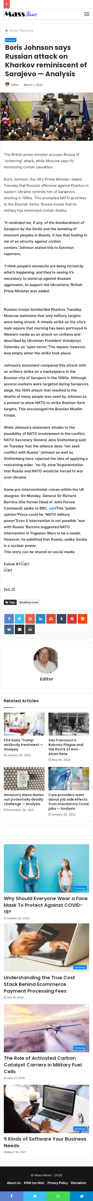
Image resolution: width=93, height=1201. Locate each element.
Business (27, 30)
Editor (15, 85)
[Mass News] (20, 14)
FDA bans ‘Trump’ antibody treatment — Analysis (23, 745)
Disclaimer (78, 1183)
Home (13, 30)
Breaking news (29, 602)
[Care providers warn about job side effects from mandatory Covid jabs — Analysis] (68, 778)
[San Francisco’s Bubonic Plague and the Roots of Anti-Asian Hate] (68, 724)
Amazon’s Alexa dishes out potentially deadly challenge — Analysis (24, 799)
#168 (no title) (34, 1183)
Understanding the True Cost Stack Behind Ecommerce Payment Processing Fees (39, 984)
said (52, 508)
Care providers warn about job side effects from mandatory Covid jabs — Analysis (68, 801)
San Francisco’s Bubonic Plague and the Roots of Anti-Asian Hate (65, 747)
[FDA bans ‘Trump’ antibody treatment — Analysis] (24, 724)
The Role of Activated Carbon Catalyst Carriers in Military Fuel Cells (43, 1065)
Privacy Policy (57, 1183)
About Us (14, 1183)
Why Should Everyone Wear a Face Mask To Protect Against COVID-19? (46, 905)
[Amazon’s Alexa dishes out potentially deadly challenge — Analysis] (24, 778)
